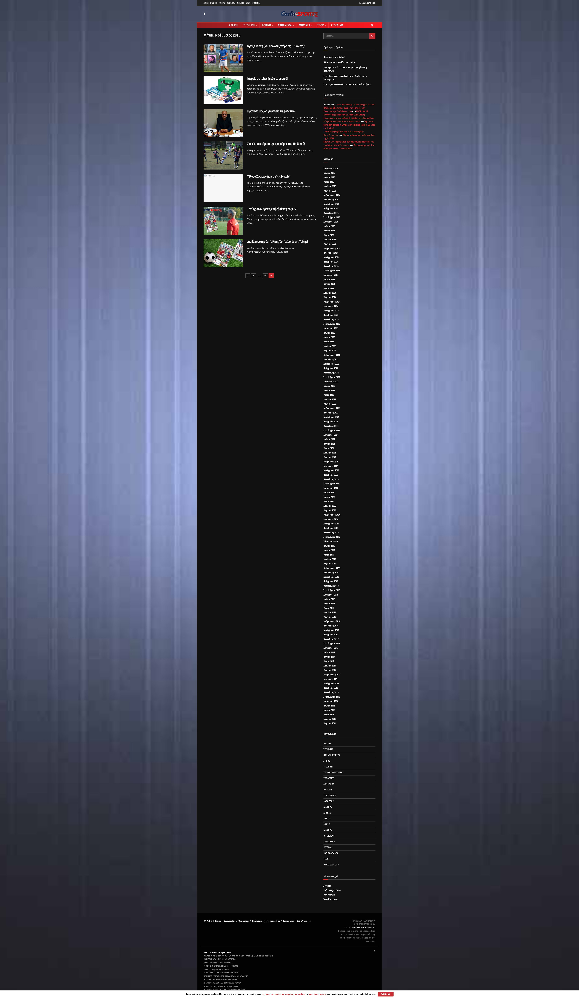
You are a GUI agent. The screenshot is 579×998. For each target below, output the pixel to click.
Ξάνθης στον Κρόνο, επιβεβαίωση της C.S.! (272, 209)
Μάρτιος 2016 (329, 723)
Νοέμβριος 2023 (330, 315)
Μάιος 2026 (328, 182)
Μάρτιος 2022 (329, 404)
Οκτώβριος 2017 (331, 639)
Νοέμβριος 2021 (330, 421)
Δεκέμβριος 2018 (331, 577)
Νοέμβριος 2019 (330, 528)
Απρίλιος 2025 (329, 239)
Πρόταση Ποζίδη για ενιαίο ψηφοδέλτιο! (271, 111)
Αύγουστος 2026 (330, 168)
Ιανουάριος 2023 (330, 359)
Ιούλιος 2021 (329, 439)
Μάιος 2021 (328, 448)
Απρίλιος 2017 (329, 666)
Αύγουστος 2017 (330, 648)
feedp (326, 859)
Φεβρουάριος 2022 (331, 408)
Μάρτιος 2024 (329, 297)
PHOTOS (327, 743)
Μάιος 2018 (328, 608)
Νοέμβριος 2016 (330, 688)
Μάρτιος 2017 (329, 670)
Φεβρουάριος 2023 (331, 355)
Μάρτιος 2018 (329, 617)
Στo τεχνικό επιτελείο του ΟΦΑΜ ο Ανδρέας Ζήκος (346, 84)
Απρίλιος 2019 (329, 559)
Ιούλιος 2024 (329, 279)
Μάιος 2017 (328, 661)
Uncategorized (331, 864)
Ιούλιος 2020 (329, 492)
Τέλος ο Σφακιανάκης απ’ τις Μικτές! (268, 176)
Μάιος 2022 (328, 395)
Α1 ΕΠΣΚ (327, 813)
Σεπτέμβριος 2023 (331, 324)
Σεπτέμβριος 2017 (331, 643)
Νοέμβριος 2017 (330, 634)
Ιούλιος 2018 (329, 599)
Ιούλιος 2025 (329, 226)
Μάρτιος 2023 (329, 350)
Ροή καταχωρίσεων (332, 890)
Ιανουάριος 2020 (330, 519)
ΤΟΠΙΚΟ (222, 3)
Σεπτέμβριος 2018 (331, 590)
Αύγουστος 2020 (330, 488)
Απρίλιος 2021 (329, 453)
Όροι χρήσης (244, 921)
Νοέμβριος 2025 (330, 208)
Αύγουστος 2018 (330, 595)
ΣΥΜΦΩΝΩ (386, 994)
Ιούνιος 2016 (329, 710)
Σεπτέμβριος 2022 (331, 377)
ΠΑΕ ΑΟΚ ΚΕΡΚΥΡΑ (331, 755)
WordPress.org (330, 899)
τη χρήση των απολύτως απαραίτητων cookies (283, 994)
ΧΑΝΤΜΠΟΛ (231, 3)
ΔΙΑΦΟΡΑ (327, 807)
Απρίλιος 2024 (329, 293)
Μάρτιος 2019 (329, 563)
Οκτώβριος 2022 (331, 373)
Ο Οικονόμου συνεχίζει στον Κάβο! (339, 62)
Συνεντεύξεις (230, 921)
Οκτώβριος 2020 (331, 479)
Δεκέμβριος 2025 (331, 204)
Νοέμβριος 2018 (330, 581)
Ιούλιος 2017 (329, 652)
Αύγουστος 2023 (330, 328)
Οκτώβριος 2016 (331, 692)
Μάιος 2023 (328, 341)
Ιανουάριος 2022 (330, 413)
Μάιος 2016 (328, 714)
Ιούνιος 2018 (329, 603)
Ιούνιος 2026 (329, 177)
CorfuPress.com (304, 921)
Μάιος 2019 (328, 555)
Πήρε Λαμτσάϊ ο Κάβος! (334, 57)
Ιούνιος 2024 (329, 284)
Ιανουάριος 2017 (330, 679)
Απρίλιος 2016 (329, 719)
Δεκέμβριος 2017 (331, 630)
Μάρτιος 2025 (329, 244)
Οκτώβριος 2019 (331, 532)
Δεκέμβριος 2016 (331, 683)
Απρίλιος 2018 (329, 612)
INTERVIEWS (329, 836)
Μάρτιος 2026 (329, 191)
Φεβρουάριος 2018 (331, 621)
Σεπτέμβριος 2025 (331, 217)
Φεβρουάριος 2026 (331, 195)
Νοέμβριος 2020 (330, 475)
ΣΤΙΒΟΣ (326, 761)
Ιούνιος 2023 (329, 337)
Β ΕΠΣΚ (326, 824)
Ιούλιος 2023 (329, 333)
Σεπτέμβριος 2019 (331, 537)
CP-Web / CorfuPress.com (362, 927)
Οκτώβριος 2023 (331, 319)
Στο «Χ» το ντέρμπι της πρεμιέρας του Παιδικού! (276, 144)
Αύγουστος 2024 (330, 275)
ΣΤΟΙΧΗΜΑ (255, 3)
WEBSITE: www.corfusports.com (217, 952)
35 (265, 276)
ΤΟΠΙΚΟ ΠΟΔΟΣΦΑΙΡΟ (333, 772)
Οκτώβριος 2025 (331, 213)
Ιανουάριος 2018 (330, 626)
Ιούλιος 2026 (329, 173)
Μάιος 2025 (328, 235)
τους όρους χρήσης (318, 994)
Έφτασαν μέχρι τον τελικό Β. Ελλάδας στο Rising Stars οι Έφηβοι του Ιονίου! (349, 125)
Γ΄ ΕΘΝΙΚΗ (213, 3)
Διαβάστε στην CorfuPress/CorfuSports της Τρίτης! (277, 241)
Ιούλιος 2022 (329, 386)
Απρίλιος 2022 (329, 399)
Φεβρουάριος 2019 (331, 568)
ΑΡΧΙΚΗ (206, 3)
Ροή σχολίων (329, 895)
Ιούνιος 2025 (329, 230)
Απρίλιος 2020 (329, 506)
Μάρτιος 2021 (329, 457)
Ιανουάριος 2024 (330, 306)
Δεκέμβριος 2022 (331, 364)
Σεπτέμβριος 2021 (331, 430)
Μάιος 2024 (328, 288)
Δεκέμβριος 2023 (331, 310)
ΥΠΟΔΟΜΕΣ (328, 778)
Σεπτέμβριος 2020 (331, 483)
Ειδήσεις (217, 921)
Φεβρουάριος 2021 (331, 461)
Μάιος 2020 (328, 501)
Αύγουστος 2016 (330, 701)
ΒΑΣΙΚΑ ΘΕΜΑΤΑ (330, 853)
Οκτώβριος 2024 (331, 266)
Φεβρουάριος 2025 (331, 248)
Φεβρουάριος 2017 (331, 674)
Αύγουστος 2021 (330, 435)
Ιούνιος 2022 (329, 390)
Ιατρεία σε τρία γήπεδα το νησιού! (267, 78)
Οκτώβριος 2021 (331, 426)
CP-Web (207, 921)
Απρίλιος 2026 (329, 186)
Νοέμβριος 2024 (330, 262)
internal (327, 847)
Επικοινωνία (288, 921)
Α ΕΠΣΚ (326, 818)
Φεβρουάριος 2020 (331, 515)
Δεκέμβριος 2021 (331, 417)
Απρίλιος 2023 (329, 346)
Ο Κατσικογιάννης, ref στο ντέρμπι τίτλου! (354, 104)
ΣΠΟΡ (248, 3)
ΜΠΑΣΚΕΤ (240, 3)
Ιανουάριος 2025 (330, 253)
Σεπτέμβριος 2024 (331, 270)
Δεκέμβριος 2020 (331, 470)
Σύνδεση (327, 886)
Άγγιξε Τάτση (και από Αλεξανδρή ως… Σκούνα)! (276, 46)
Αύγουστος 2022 (330, 381)
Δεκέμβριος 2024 (331, 257)
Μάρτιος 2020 (329, 510)
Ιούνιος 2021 (329, 444)
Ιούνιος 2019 (329, 550)
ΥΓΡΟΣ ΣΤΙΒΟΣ (329, 795)
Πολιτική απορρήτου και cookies (266, 921)
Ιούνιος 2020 (329, 497)
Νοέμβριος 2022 (330, 368)
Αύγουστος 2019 (330, 541)
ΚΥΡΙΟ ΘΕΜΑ (329, 841)
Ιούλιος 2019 (329, 546)
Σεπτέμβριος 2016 (331, 697)
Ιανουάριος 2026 (330, 199)
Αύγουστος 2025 (330, 222)
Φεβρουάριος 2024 (331, 302)
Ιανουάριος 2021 (330, 466)
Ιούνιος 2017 (329, 657)
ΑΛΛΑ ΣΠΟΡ (328, 801)
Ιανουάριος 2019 (330, 572)
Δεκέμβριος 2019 (331, 523)
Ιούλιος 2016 (329, 706)
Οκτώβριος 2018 (331, 586)
